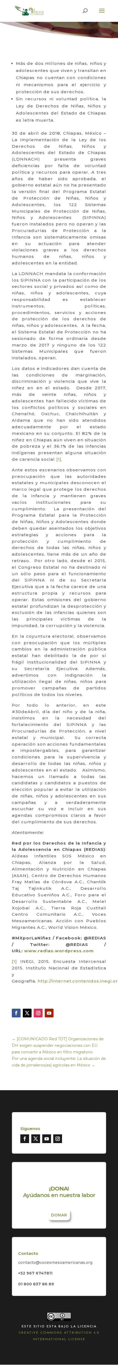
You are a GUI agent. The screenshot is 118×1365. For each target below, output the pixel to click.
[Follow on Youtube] (49, 1013)
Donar (59, 1215)
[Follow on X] (27, 1013)
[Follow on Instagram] (38, 1013)
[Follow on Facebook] (16, 1013)
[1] (58, 459)
